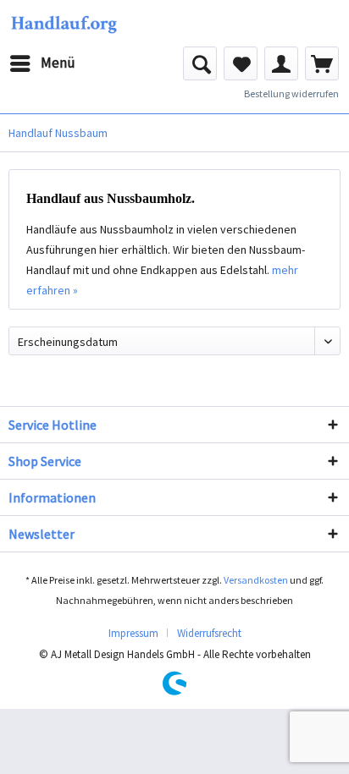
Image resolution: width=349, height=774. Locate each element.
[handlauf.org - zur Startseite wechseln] (63, 23)
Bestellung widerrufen (291, 93)
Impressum (133, 633)
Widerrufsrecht (209, 633)
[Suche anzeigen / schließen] (200, 63)
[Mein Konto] (281, 63)
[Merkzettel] (241, 63)
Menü (58, 62)
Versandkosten (256, 580)
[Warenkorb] (322, 63)
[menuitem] (42, 63)
